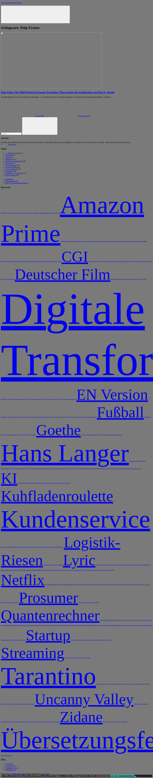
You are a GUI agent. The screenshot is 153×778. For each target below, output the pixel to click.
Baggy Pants (118, 241)
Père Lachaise (95, 602)
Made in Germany (104, 564)
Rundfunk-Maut (14, 625)
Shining (101, 625)
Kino (19, 483)
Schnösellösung (61, 625)
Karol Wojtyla (119, 468)
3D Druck (9, 155)
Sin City (134, 625)
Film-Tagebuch (10, 165)
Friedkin (85, 417)
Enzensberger (4, 417)
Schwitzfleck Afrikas (79, 625)
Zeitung (51, 721)
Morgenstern (64, 570)
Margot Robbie (132, 564)
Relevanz (136, 620)
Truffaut (3, 704)
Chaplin (99, 261)
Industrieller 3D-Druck (50, 468)
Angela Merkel (65, 241)
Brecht (47, 261)
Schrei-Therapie (69, 625)
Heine (137, 461)
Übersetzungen (10, 175)
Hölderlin (33, 468)
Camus (59, 261)
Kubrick (68, 483)
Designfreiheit (139, 261)
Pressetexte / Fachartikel (13, 173)
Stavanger (81, 640)
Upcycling (3, 721)
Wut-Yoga (36, 721)
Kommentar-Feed (11, 768)
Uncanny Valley (84, 699)
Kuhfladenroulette (57, 496)
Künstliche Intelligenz (11, 547)
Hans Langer (65, 453)
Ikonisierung (40, 468)
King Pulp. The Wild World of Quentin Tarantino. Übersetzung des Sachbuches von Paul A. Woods (57, 92)
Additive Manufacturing (46, 213)
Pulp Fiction (82, 602)
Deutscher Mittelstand (116, 279)
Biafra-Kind (12, 261)
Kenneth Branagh (127, 468)
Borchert (43, 261)
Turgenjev (8, 704)
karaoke (113, 468)
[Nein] (135, 776)
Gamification (147, 417)
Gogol (82, 434)
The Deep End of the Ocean (113, 684)
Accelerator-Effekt (21, 213)
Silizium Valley (127, 625)
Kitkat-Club (28, 483)
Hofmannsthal (4, 468)
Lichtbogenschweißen (49, 547)
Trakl (148, 684)
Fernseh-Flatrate (27, 417)
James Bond (96, 468)
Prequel (12, 602)
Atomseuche (102, 241)
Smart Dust (149, 625)
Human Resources (22, 468)
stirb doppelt (101, 640)
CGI (74, 256)
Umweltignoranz (30, 704)
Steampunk (88, 640)
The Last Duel (125, 684)
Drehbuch (8, 163)
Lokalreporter (47, 564)
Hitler (144, 461)
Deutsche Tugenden (127, 279)
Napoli (46, 774)
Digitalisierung (5, 399)
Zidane (81, 716)
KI (9, 478)
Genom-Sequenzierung (7, 434)
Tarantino (48, 676)
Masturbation (140, 564)
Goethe (58, 430)
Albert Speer (56, 213)
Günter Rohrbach (117, 434)
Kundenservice (75, 519)
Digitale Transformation (13, 161)
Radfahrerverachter (108, 620)
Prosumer (48, 597)
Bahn (123, 241)
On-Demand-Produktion (97, 584)
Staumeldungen (75, 640)
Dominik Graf (29, 399)
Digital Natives (13, 399)
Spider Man (12, 640)
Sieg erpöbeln (106, 625)
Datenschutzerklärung (127, 776)
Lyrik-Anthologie (11, 169)
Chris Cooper (109, 261)
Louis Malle (59, 564)
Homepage (12, 144)
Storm (106, 640)
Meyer (25, 570)
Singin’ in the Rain (141, 625)
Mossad (70, 570)
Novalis (78, 584)
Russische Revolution (23, 625)
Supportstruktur (77, 657)
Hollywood (11, 468)
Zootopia (111, 721)
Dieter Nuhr (144, 279)
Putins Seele (88, 602)
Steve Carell (94, 640)
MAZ (9, 570)
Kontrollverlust (48, 483)
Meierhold (20, 570)
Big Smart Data (20, 261)
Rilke (5, 625)
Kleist (36, 483)
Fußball (120, 412)
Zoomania (105, 721)
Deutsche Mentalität (9, 279)
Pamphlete (9, 171)
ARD (92, 241)
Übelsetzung (117, 721)
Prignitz (16, 602)
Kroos (54, 483)
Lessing (42, 547)
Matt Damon (147, 564)
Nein (116, 776)
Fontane (53, 417)
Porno (148, 584)
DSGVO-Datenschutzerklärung (16, 183)
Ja (112, 776)
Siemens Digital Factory (117, 625)
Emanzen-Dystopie (63, 399)
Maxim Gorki (4, 570)
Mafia (110, 564)
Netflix (23, 579)
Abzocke (13, 213)
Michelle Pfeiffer (31, 570)
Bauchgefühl (139, 241)
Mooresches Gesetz (55, 570)
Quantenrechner (50, 615)
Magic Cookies (116, 564)
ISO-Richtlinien (88, 468)
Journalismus (102, 468)
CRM (127, 261)
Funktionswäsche (91, 417)
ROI (8, 625)
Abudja (8, 213)
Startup (48, 635)
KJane (32, 483)
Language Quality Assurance (31, 547)
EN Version (112, 394)
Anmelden (9, 764)
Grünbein (99, 434)
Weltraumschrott (29, 721)
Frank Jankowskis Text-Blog (11, 3)
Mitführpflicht (40, 570)
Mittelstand (47, 570)
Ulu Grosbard (21, 704)
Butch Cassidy (53, 261)
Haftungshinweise (11, 181)
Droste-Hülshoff (37, 399)
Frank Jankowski (84, 116)
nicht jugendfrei (59, 584)
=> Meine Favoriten (12, 153)
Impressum (9, 179)
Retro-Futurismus (143, 620)
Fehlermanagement (18, 417)
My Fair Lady (85, 570)
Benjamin (3, 261)
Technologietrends (101, 684)
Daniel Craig (132, 261)
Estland (10, 417)
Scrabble (87, 625)
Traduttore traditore (141, 684)
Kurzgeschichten (11, 167)
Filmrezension (47, 417)
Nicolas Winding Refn (69, 584)
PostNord (3, 602)
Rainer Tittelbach (118, 620)
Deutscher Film (62, 274)
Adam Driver (29, 213)
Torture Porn (132, 684)
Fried (81, 417)
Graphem (94, 434)
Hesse (140, 461)
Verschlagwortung (20, 721)
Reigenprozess (129, 620)
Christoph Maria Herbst (119, 261)
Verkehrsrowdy (11, 721)
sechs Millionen (94, 625)
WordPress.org (10, 770)
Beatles (145, 241)
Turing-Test (15, 704)
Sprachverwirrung (20, 640)
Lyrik (97, 564)
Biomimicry (27, 261)
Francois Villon (75, 417)
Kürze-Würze (20, 547)
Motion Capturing (76, 570)
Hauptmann (132, 461)
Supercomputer (69, 657)
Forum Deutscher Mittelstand (63, 417)
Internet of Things (70, 468)
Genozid (15, 434)
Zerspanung (56, 721)
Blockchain (38, 261)
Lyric (79, 560)
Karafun (108, 468)
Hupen (29, 468)
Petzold (140, 584)
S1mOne (32, 625)
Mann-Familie (124, 564)
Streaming (32, 652)
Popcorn (144, 584)
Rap (124, 620)
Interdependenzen (61, 468)
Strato (109, 640)
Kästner (3, 547)
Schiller (44, 625)
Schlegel (48, 625)
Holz (16, 468)
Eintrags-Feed (10, 766)
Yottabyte (45, 721)
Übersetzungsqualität (6, 755)
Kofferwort (41, 483)
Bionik (32, 261)
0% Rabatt (3, 213)
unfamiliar (136, 704)
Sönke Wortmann (86, 657)
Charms (104, 261)
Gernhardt (33, 434)
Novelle (82, 584)
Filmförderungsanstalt (37, 417)
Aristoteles (96, 241)
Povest (8, 602)
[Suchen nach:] (11, 134)
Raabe (101, 620)
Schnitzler (53, 625)
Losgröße (53, 564)
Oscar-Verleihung (121, 584)
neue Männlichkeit (50, 584)
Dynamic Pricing (46, 399)
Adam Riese (36, 213)
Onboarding (107, 584)
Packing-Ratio (134, 584)
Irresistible (81, 468)
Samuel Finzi (38, 625)
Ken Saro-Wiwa (137, 468)
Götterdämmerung (107, 434)
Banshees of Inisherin (130, 241)
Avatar (108, 241)
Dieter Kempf (136, 279)
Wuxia (41, 721)
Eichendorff (54, 399)
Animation (87, 241)
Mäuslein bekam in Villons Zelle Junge (99, 570)
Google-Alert (88, 434)
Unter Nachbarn (144, 704)
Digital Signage (21, 399)
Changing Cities (93, 261)
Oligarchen (87, 584)
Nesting (112, 570)
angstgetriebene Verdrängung (76, 241)
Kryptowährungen (61, 483)
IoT (77, 468)
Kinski (22, 483)
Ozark (128, 584)
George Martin (26, 434)
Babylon (112, 241)
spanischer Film (5, 640)
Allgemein (9, 159)
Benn (7, 261)
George (20, 434)
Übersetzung (124, 721)
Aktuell (8, 157)
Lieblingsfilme (59, 547)
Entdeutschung (72, 399)
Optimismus (114, 584)
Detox (145, 261)
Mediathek (14, 570)
